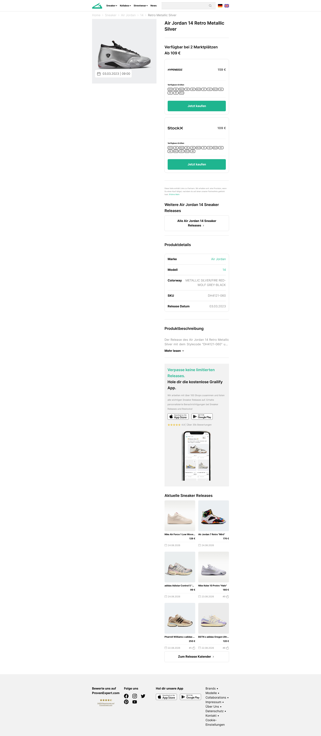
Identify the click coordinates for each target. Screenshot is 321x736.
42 (210, 89)
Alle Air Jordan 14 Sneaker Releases (196, 223)
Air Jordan (128, 15)
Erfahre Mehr (174, 194)
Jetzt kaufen (197, 106)
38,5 (181, 89)
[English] (226, 5)
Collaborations (216, 697)
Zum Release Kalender (194, 656)
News (153, 5)
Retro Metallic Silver (162, 15)
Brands (211, 688)
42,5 (215, 89)
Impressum (213, 702)
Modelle (211, 693)
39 (187, 89)
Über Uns (212, 706)
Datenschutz (215, 711)
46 (193, 151)
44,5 (176, 151)
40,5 (198, 89)
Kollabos (124, 5)
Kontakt (211, 715)
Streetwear (140, 5)
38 (176, 89)
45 (176, 93)
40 (193, 89)
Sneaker (110, 5)
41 (204, 89)
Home (96, 15)
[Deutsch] (220, 5)
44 (170, 93)
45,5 (181, 93)
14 (141, 15)
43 (221, 89)
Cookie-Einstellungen (215, 722)
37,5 (170, 89)
